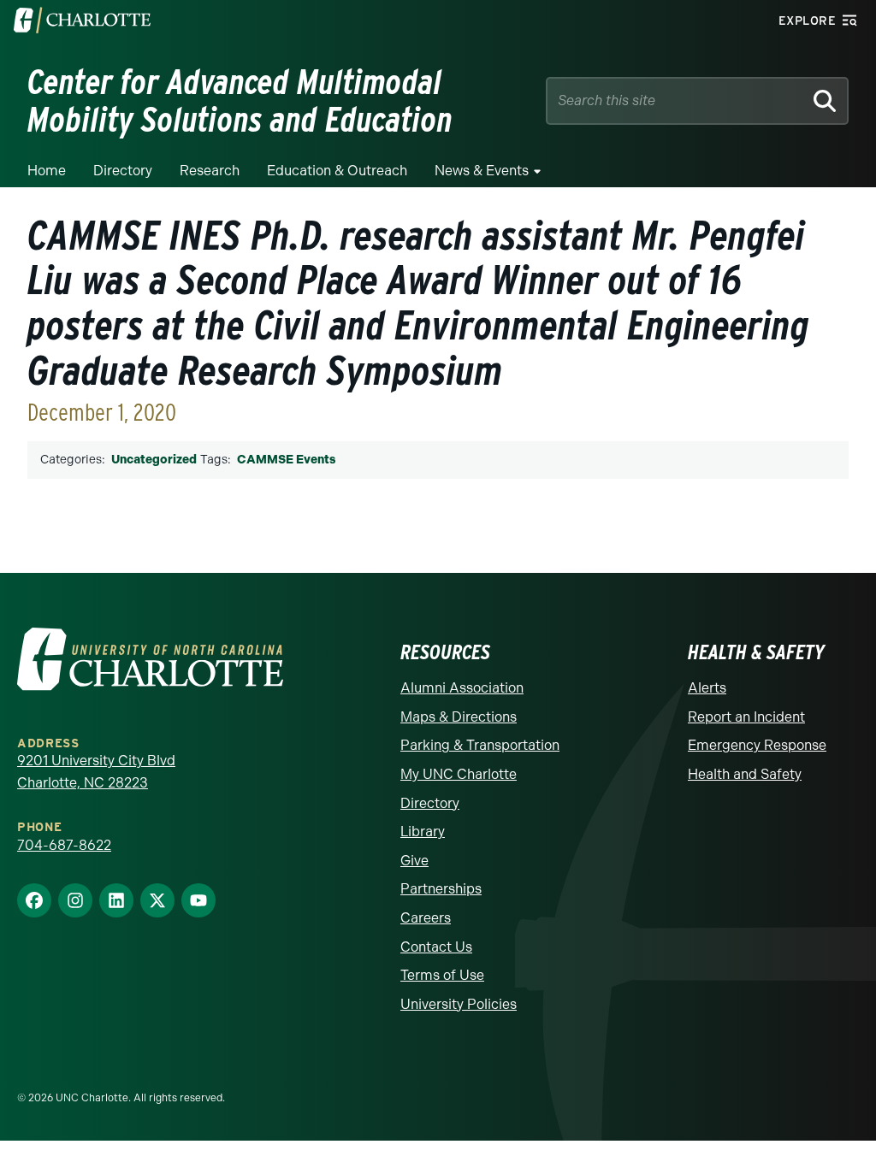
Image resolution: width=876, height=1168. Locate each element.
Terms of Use (442, 975)
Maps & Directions (458, 717)
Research (210, 170)
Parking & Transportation (479, 745)
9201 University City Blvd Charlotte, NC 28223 (96, 771)
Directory (122, 170)
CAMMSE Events (286, 459)
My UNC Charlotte (458, 774)
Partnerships (441, 889)
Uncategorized (154, 459)
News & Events (482, 170)
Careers (425, 918)
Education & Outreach (337, 170)
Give (414, 860)
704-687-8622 (64, 845)
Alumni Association (462, 688)
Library (422, 831)
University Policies (458, 1004)
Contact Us (436, 947)
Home (46, 170)
